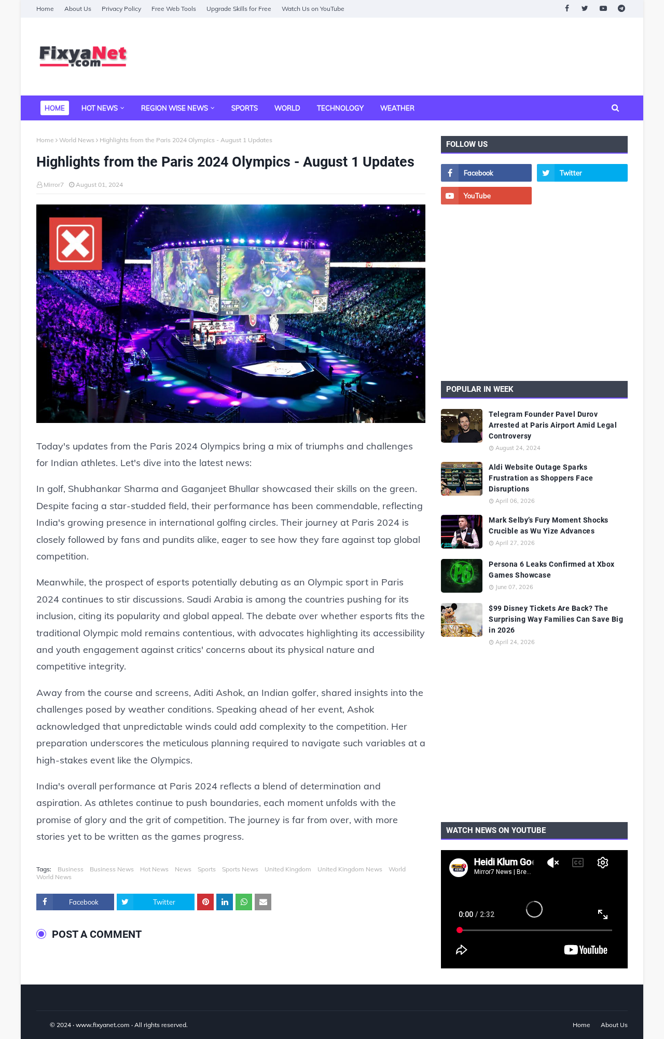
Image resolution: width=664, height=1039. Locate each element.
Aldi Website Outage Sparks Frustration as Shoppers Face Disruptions (541, 478)
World (397, 869)
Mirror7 (54, 184)
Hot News (154, 869)
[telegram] (621, 8)
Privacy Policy (121, 8)
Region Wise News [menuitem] (174, 108)
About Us (77, 8)
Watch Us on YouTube (313, 8)
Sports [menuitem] (244, 108)
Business (71, 869)
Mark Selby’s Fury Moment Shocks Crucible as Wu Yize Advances (548, 525)
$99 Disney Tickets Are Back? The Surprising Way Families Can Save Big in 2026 (556, 619)
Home (45, 8)
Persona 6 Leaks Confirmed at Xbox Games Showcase (552, 569)
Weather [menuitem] (397, 108)
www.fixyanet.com (103, 1025)
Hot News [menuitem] (99, 108)
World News (76, 140)
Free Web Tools (173, 8)
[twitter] (584, 8)
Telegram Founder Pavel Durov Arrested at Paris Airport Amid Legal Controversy (553, 425)
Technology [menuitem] (340, 108)
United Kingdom (288, 869)
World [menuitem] (287, 108)
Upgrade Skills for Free (238, 8)
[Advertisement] (439, 56)
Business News (112, 869)
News (183, 869)
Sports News (240, 869)
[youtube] (603, 8)
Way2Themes (47, 1024)
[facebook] (566, 8)
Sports (207, 869)
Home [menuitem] (55, 108)
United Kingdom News (349, 869)
